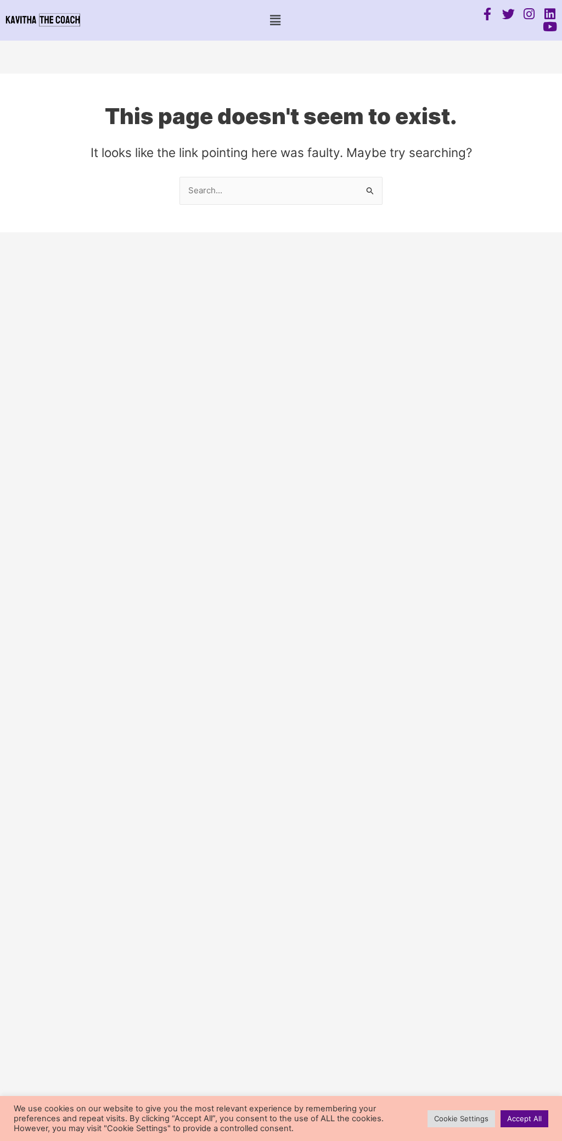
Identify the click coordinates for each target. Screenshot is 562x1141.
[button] (275, 20)
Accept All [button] (524, 1118)
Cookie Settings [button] (461, 1118)
